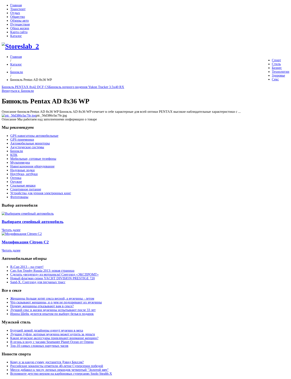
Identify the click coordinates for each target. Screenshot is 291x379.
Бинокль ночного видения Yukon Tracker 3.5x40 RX (86, 87)
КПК (13, 155)
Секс (275, 79)
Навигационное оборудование (32, 166)
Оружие (16, 181)
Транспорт (18, 9)
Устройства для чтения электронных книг (40, 193)
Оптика (15, 178)
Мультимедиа (20, 162)
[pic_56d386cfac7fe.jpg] (19, 115)
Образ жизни (19, 28)
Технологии (280, 71)
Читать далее (11, 230)
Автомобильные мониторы (30, 143)
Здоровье (278, 75)
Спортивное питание (25, 189)
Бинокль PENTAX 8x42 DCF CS (25, 87)
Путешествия (20, 24)
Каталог (16, 36)
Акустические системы (27, 147)
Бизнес (277, 68)
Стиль (276, 64)
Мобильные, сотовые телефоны (33, 158)
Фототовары (19, 197)
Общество (17, 17)
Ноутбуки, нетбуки (24, 174)
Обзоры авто (19, 20)
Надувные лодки (22, 170)
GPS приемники (22, 139)
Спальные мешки (23, 185)
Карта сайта (18, 32)
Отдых (15, 13)
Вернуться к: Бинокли (18, 91)
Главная (16, 5)
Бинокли (16, 72)
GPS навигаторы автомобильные (34, 135)
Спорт (276, 60)
